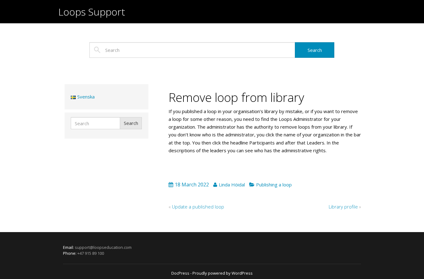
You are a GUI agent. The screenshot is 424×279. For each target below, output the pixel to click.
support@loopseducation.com (103, 247)
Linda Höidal (232, 184)
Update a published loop (198, 207)
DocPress (180, 273)
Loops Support (91, 11)
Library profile (343, 207)
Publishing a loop (274, 184)
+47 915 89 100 (90, 253)
